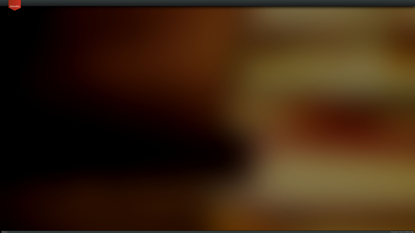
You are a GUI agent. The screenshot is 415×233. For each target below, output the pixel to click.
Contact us (401, 232)
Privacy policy (394, 232)
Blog (412, 232)
